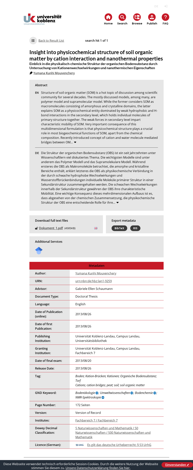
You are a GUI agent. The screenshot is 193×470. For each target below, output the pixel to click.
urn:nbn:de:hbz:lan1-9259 (93, 281)
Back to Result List (51, 41)
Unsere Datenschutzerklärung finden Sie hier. (98, 468)
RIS (135, 228)
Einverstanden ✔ (177, 465)
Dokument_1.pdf (51, 228)
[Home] (42, 22)
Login (166, 6)
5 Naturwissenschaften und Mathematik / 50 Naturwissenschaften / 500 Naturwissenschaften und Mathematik (113, 432)
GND (97, 392)
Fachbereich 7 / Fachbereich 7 (96, 420)
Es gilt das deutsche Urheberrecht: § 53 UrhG (119, 445)
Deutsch (156, 6)
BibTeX (119, 228)
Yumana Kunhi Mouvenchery (54, 73)
